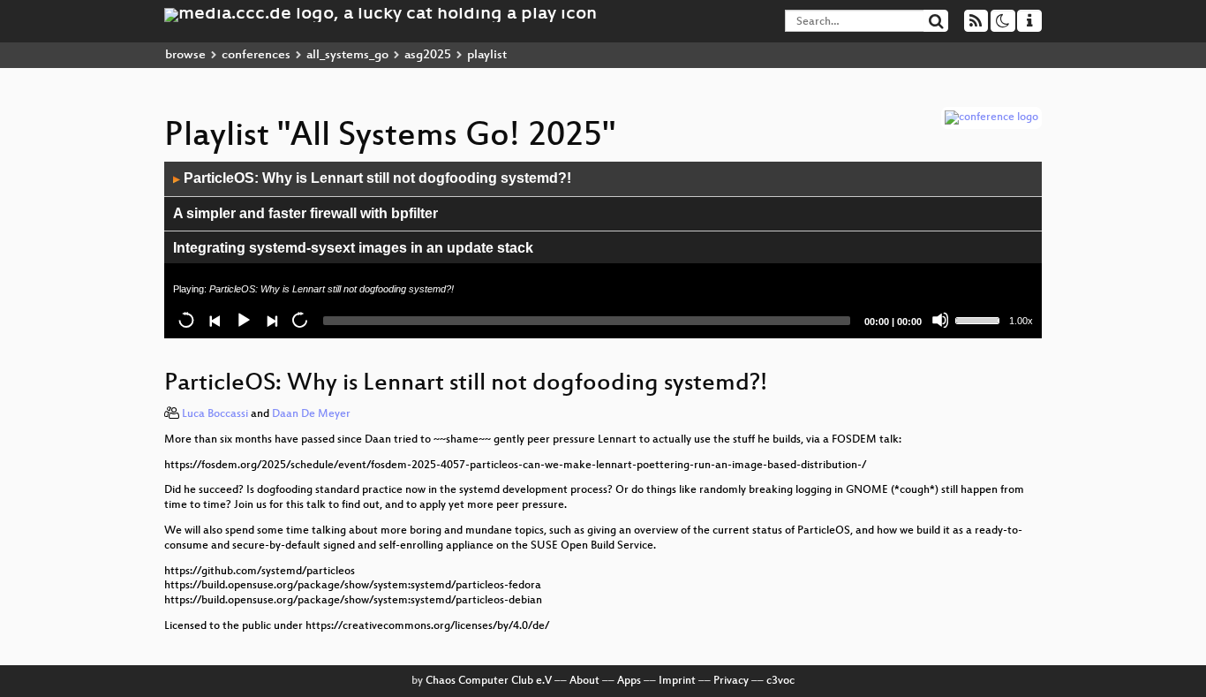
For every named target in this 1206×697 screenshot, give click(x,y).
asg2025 (427, 55)
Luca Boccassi (215, 414)
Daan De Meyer (311, 414)
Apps (629, 681)
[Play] (243, 320)
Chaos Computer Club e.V (489, 681)
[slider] (980, 319)
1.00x (1021, 320)
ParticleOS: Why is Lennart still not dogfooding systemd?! (372, 178)
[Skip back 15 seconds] (186, 320)
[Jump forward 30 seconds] (299, 320)
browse (185, 55)
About (584, 681)
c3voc (780, 681)
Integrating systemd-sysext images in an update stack (353, 247)
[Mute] (940, 320)
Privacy (731, 681)
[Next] (271, 320)
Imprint (677, 681)
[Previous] (214, 320)
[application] (603, 250)
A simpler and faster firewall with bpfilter (305, 213)
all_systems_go (347, 55)
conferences (256, 55)
